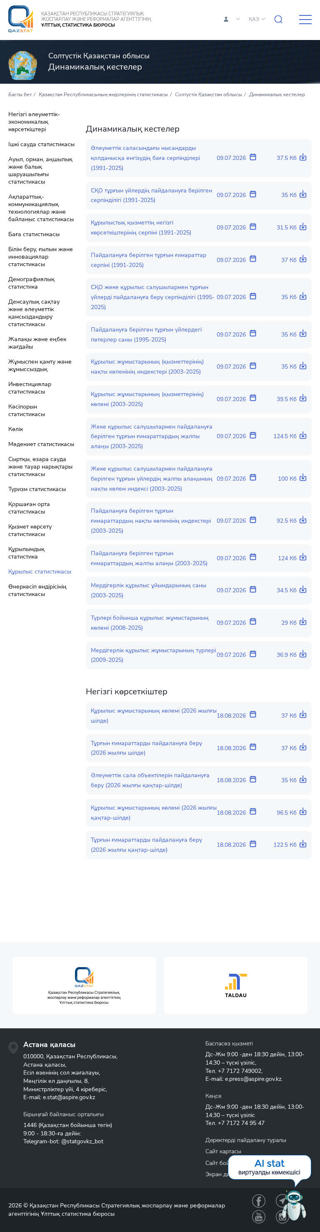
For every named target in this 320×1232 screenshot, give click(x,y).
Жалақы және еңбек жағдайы (37, 343)
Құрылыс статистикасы (39, 572)
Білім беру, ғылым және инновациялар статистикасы (40, 257)
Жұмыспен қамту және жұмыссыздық (40, 365)
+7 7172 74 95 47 (241, 1123)
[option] (84, 985)
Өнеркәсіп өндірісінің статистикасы (37, 590)
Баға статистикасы (34, 234)
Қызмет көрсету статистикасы (30, 530)
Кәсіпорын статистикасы (26, 410)
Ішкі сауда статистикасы (41, 144)
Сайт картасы (223, 1151)
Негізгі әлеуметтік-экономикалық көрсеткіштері (34, 122)
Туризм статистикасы (37, 489)
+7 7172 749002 (239, 1071)
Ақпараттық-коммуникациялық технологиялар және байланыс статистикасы (41, 208)
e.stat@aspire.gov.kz (69, 1097)
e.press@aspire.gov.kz (253, 1079)
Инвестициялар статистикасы (29, 388)
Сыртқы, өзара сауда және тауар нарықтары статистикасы (40, 467)
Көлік (15, 429)
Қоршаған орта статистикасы (29, 508)
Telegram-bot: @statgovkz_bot (63, 1141)
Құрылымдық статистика (26, 553)
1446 (30, 1125)
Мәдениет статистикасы (41, 444)
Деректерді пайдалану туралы (245, 1140)
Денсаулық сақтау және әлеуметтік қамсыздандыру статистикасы (34, 313)
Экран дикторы (225, 1174)
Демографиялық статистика (31, 283)
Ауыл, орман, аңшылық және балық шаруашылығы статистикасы (40, 171)
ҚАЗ (254, 19)
